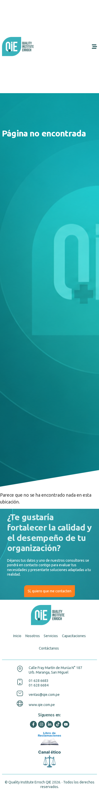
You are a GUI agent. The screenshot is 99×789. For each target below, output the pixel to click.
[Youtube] (65, 724)
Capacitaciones (74, 636)
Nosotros (32, 636)
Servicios (51, 636)
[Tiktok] (57, 724)
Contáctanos (49, 648)
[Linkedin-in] (49, 724)
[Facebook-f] (33, 724)
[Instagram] (41, 724)
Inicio (17, 636)
